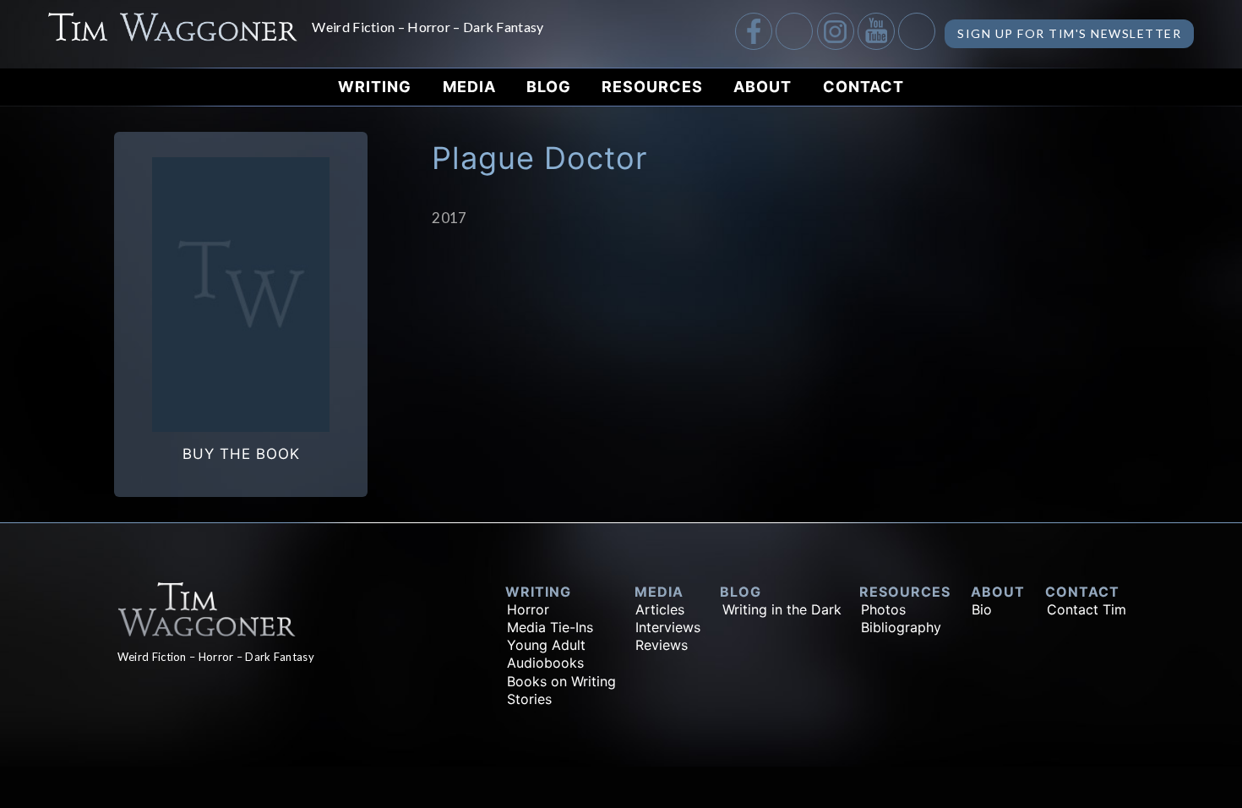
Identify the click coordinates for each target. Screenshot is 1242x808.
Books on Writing (561, 681)
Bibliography (901, 627)
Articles (659, 609)
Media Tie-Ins (550, 627)
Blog (548, 87)
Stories (529, 699)
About (762, 87)
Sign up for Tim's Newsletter (1069, 33)
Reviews (661, 644)
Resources (652, 87)
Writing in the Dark (782, 609)
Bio (982, 609)
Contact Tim (1086, 609)
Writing (374, 87)
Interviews (667, 627)
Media (469, 87)
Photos (883, 609)
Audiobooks (545, 662)
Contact (863, 87)
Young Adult (546, 644)
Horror (528, 609)
